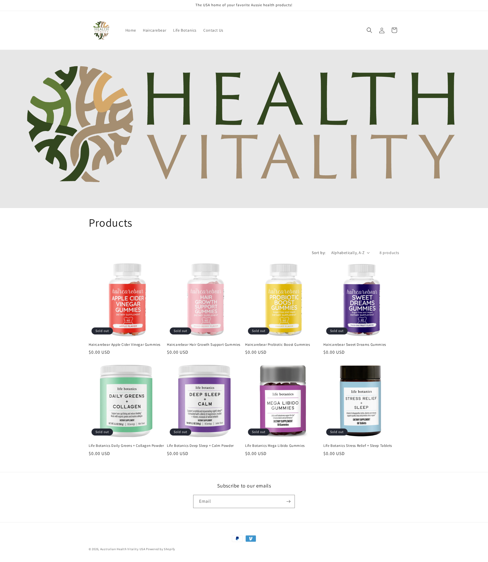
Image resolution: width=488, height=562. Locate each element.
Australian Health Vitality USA (122, 549)
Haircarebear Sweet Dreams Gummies (354, 344)
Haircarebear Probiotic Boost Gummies (277, 344)
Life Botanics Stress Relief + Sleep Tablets (357, 445)
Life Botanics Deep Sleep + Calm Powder (200, 445)
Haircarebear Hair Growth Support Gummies (203, 344)
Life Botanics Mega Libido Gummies (275, 445)
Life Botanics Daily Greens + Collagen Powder (126, 445)
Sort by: (318, 252)
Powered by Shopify (160, 549)
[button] (369, 30)
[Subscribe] (288, 501)
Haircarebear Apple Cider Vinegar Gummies (124, 344)
